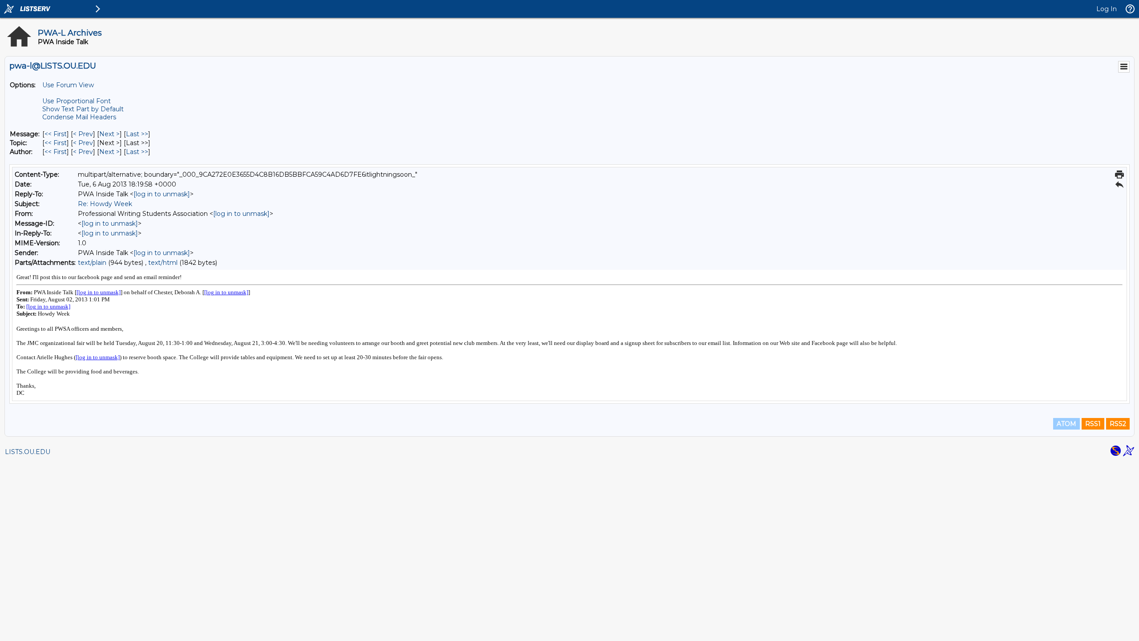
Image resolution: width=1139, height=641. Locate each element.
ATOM (1066, 424)
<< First (55, 134)
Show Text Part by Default (83, 109)
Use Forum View (68, 85)
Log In (1106, 9)
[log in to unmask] (161, 194)
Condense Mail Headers (79, 117)
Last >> (137, 134)
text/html (163, 263)
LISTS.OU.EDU (27, 452)
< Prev (83, 134)
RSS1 (1093, 424)
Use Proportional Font (76, 101)
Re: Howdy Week (105, 204)
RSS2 (1118, 424)
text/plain (92, 263)
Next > (109, 134)
